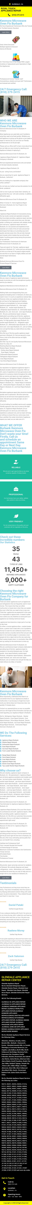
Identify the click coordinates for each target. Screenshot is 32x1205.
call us (11, 1182)
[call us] (4, 1183)
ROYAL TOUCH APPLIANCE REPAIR (11, 9)
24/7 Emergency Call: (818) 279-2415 (13, 91)
